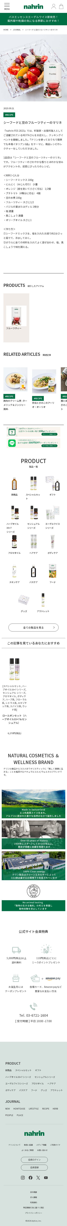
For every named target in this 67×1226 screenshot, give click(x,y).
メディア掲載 (41, 1144)
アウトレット (56, 1090)
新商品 (8, 1070)
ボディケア (10, 1090)
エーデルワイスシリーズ (16, 1083)
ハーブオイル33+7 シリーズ (18, 1077)
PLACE (20, 1115)
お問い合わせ (42, 1150)
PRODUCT (13, 1063)
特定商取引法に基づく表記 (33, 1207)
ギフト (38, 1070)
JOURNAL (17, 29)
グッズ (44, 1090)
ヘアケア (51, 1083)
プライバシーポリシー (33, 1213)
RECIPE (45, 1108)
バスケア (23, 1090)
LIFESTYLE (34, 1108)
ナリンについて (14, 1144)
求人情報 (33, 1197)
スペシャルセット (23, 1070)
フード (34, 1090)
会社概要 (33, 1192)
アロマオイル (37, 1083)
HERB (55, 1108)
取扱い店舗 (28, 1144)
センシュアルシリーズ (45, 1077)
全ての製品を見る (33, 627)
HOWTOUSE (19, 1108)
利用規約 (33, 1202)
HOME (5, 29)
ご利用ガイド (55, 1144)
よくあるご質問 (27, 1150)
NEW (7, 1108)
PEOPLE (9, 1115)
